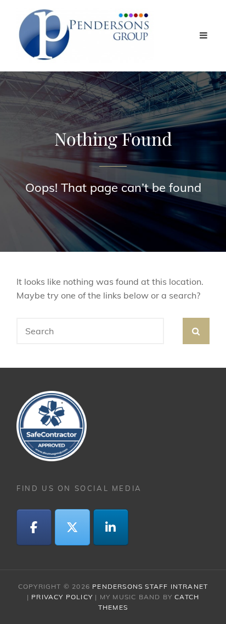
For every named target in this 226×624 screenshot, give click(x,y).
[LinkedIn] (110, 527)
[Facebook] (34, 527)
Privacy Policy (62, 597)
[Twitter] (72, 527)
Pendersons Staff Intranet (150, 586)
